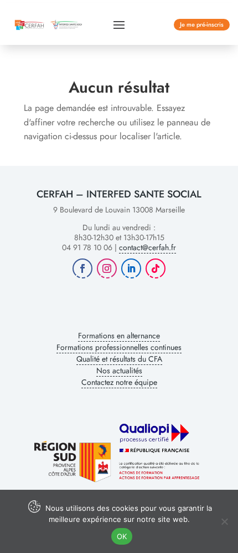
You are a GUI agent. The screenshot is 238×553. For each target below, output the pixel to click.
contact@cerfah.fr (147, 247)
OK (122, 536)
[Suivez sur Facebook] (82, 268)
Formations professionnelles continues (119, 347)
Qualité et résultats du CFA (119, 358)
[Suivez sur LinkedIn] (131, 268)
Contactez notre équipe (119, 382)
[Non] (224, 521)
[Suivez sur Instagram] (107, 268)
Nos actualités (119, 370)
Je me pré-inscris (202, 24)
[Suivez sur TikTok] (155, 268)
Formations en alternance (119, 335)
